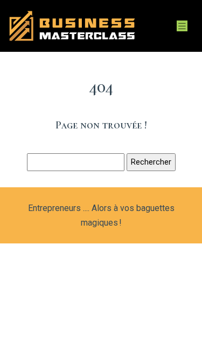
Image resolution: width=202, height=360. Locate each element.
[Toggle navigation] (182, 26)
